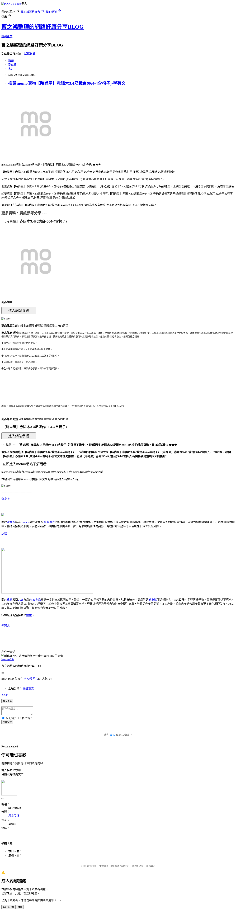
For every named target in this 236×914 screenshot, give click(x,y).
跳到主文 (6, 36)
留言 (35, 678)
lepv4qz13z (7, 659)
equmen (25, 522)
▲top (4, 694)
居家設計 (29, 53)
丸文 (20, 599)
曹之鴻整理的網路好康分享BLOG (42, 27)
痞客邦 (28, 678)
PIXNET (92, 866)
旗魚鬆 (153, 599)
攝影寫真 (28, 688)
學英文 (5, 625)
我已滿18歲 (8, 907)
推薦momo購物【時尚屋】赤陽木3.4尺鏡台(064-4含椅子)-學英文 (66, 83)
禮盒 (29, 615)
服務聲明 (150, 866)
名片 (11, 68)
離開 (20, 907)
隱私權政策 (137, 866)
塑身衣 (5, 498)
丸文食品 (35, 599)
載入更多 (7, 701)
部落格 (12, 64)
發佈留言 (7, 722)
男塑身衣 (49, 522)
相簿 (11, 60)
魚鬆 (4, 533)
